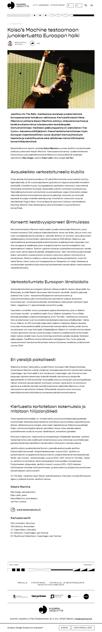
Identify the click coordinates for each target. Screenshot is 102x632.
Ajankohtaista (16, 24)
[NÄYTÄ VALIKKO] (92, 5)
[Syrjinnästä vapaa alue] (86, 597)
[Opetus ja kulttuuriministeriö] (20, 596)
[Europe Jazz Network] (38, 596)
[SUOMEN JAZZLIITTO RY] (18, 5)
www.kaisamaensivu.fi (29, 509)
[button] (70, 5)
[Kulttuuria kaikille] (57, 596)
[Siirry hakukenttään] (86, 5)
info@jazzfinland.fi (83, 619)
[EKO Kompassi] (73, 596)
